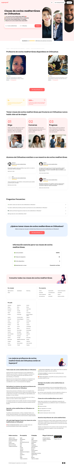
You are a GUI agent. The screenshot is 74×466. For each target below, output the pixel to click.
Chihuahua (27, 48)
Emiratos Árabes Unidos (29, 315)
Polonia (9, 337)
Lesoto (18, 326)
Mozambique (28, 330)
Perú (27, 335)
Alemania (9, 305)
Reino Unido (10, 339)
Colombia (19, 312)
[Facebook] (62, 463)
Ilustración (50, 296)
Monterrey (28, 290)
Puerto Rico (28, 337)
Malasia (9, 328)
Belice (18, 307)
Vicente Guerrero (34, 450)
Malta (18, 328)
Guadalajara (19, 290)
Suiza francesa (29, 343)
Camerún (9, 310)
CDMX (32, 439)
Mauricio (9, 330)
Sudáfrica (28, 341)
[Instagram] (64, 463)
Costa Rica (28, 312)
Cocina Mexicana (51, 292)
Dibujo (49, 294)
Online (9, 292)
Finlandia (9, 319)
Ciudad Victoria (34, 454)
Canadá (18, 310)
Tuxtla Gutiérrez (34, 446)
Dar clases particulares (60, 2)
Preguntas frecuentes (47, 439)
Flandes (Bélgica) (20, 319)
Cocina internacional (61, 290)
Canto (21, 440)
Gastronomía (50, 290)
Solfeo (21, 453)
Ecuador (9, 314)
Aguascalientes (10, 290)
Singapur (18, 341)
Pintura (59, 294)
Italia (18, 324)
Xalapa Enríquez (34, 440)
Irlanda (27, 322)
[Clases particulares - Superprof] (4, 2)
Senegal (9, 341)
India (18, 322)
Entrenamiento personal (24, 442)
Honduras (9, 322)
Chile (27, 310)
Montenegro (19, 330)
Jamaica (28, 324)
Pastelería (60, 292)
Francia (27, 319)
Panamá (9, 335)
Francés (21, 447)
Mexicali (33, 457)
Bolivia (27, 307)
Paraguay (19, 335)
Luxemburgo (28, 326)
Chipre (9, 312)
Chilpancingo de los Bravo (36, 453)
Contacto (44, 440)
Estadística (22, 454)
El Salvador (19, 314)
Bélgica (9, 307)
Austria (27, 305)
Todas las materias (23, 458)
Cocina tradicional (42, 294)
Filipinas (27, 317)
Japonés (21, 450)
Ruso (21, 446)
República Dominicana (21, 339)
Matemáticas (22, 439)
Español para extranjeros (24, 451)
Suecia (9, 343)
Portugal (18, 337)
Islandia (9, 324)
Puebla (32, 443)
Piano (21, 443)
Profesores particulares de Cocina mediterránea (17, 48)
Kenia (9, 326)
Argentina (19, 305)
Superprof (7, 48)
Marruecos (28, 328)
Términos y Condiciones (13, 439)
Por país (10, 442)
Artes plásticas (42, 296)
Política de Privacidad (13, 440)
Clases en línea (11, 443)
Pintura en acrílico (61, 296)
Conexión (69, 2)
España (9, 317)
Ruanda (27, 339)
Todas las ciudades (35, 458)
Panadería (41, 292)
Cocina (40, 290)
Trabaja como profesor (13, 446)
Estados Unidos (20, 317)
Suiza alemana (19, 343)
